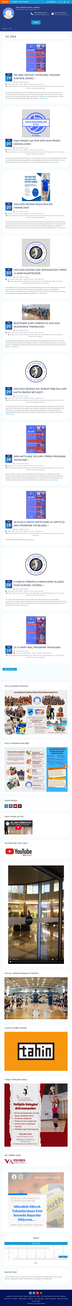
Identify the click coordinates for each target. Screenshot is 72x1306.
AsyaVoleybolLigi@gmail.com (41, 14)
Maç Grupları (19, 84)
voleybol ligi (41, 88)
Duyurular (30, 1298)
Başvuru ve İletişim (62, 1298)
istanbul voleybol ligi (32, 88)
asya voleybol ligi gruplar (46, 86)
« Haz (35, 1263)
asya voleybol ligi (34, 86)
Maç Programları (39, 1298)
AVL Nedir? (14, 1298)
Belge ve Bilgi (22, 1298)
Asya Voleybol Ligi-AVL (22, 82)
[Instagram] (58, 2)
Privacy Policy (36, 1301)
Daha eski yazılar (9, 669)
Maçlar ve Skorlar (29, 84)
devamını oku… (44, 98)
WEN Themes (41, 1303)
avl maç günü (60, 86)
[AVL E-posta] (68, 2)
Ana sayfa (7, 1298)
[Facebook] (61, 2)
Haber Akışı (11, 84)
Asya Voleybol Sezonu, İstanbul (27, 7)
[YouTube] (64, 2)
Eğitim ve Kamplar (50, 1298)
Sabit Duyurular (39, 84)
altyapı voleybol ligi (23, 86)
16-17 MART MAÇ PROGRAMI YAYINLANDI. (37, 647)
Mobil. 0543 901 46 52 (40, 12)
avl (55, 86)
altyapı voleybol (12, 86)
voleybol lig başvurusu (35, 283)
